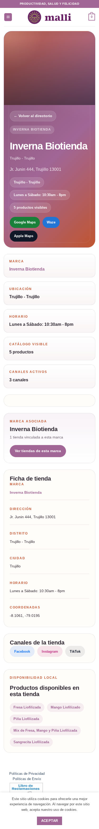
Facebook (22, 651)
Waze (51, 222)
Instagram (50, 651)
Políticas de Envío (27, 779)
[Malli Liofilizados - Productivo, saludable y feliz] (50, 17)
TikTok (75, 651)
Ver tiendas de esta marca (38, 451)
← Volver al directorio (33, 116)
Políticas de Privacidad (27, 774)
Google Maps (25, 222)
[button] (8, 17)
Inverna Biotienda (32, 129)
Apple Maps (23, 236)
